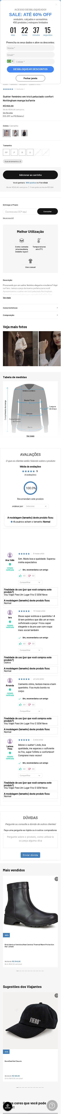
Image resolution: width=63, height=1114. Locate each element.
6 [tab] (31, 971)
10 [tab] (42, 971)
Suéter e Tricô (34, 84)
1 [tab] (17, 971)
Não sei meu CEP (8, 218)
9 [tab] (40, 971)
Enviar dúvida (30, 855)
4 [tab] (26, 971)
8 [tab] (37, 971)
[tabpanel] (31, 921)
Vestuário (23, 84)
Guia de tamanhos (12, 161)
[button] (6, 152)
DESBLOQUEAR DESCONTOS (30, 69)
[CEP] (30, 209)
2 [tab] (20, 971)
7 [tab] (34, 971)
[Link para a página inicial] (5, 84)
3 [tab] (23, 971)
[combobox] (10, 61)
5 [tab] (29, 971)
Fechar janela (30, 78)
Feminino (13, 84)
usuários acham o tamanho (31, 522)
